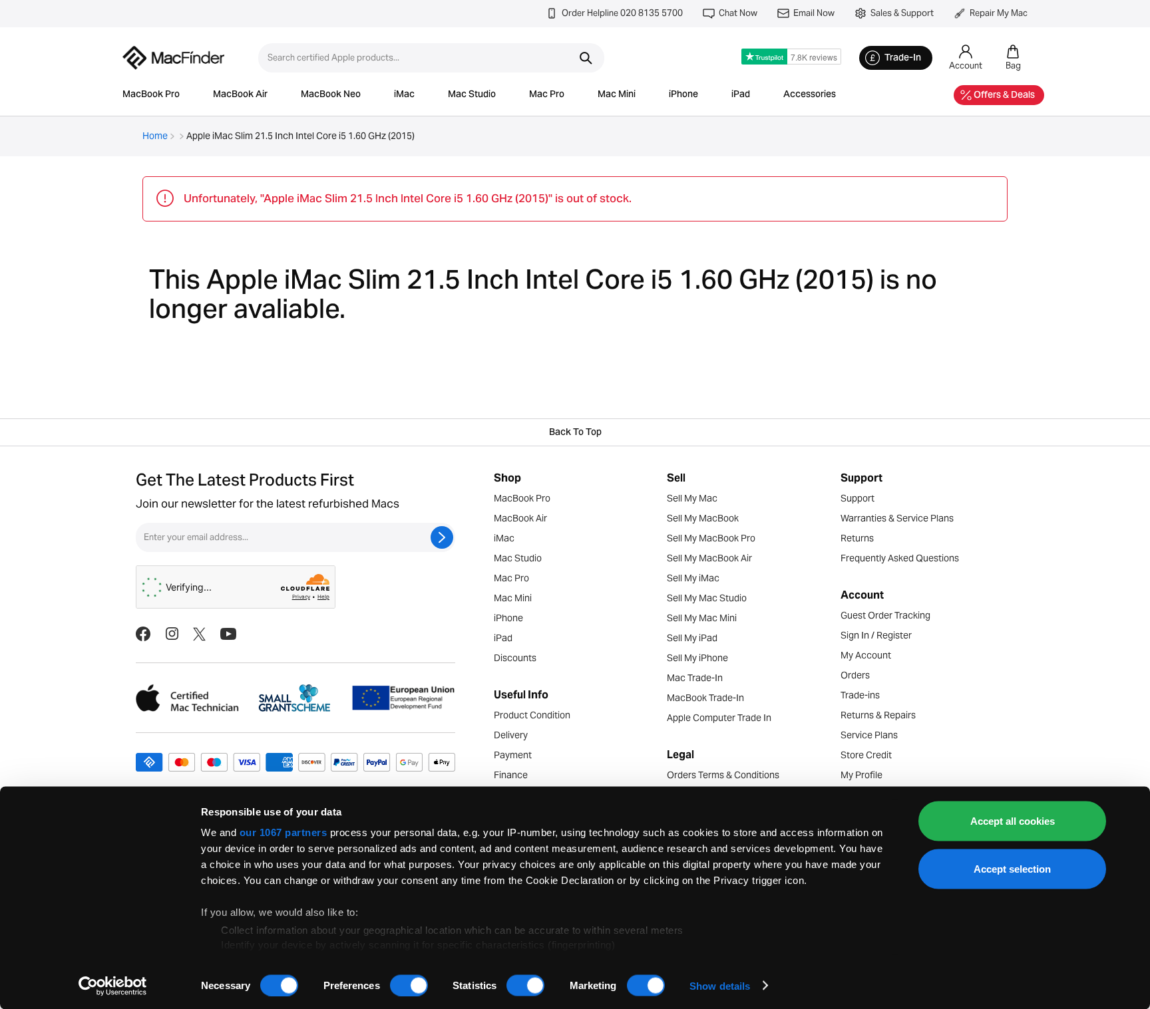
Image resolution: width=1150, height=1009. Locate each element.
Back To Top (575, 433)
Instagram (171, 634)
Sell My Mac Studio (707, 598)
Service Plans (869, 735)
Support (857, 498)
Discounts (515, 657)
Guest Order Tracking (885, 615)
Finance (511, 775)
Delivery (511, 735)
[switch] (409, 985)
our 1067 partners (283, 832)
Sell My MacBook (703, 518)
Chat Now (738, 13)
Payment (513, 755)
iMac (404, 95)
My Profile (861, 775)
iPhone (683, 95)
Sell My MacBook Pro (711, 538)
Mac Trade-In (695, 677)
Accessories (809, 95)
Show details (719, 985)
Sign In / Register (876, 635)
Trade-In (902, 59)
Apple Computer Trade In (719, 717)
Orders (855, 675)
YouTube (228, 634)
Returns (857, 538)
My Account (866, 655)
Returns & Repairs (878, 715)
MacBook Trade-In (705, 697)
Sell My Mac (692, 498)
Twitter (199, 634)
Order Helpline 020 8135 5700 (622, 13)
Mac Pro (546, 95)
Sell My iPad (692, 638)
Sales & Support (902, 13)
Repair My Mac (999, 13)
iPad (740, 95)
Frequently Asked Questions (900, 558)
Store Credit (866, 755)
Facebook (143, 634)
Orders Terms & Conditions (723, 775)
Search (585, 58)
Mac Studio (472, 95)
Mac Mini (617, 95)
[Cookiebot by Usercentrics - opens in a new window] (113, 986)
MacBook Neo (331, 95)
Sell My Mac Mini (702, 618)
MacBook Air (240, 95)
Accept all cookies (1012, 821)
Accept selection (1012, 868)
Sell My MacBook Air (709, 558)
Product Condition (532, 715)
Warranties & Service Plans (897, 518)
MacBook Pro (151, 95)
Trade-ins (860, 695)
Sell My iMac (693, 578)
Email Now (814, 13)
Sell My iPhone (697, 657)
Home (155, 136)
